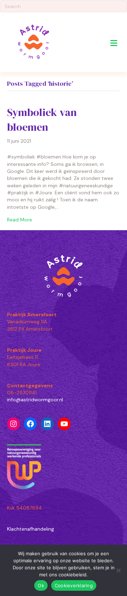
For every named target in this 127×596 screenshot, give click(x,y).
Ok (41, 585)
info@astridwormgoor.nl (35, 399)
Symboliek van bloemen (42, 119)
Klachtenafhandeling (30, 529)
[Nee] (118, 570)
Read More (19, 219)
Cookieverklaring (74, 585)
